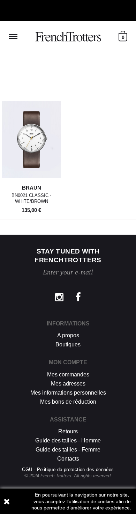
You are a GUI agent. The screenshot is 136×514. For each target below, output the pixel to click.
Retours (68, 431)
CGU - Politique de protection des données (68, 469)
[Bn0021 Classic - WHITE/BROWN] (31, 139)
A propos (68, 335)
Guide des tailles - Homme (68, 440)
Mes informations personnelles (68, 393)
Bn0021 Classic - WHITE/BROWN (31, 198)
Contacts (68, 459)
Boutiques (68, 344)
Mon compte (68, 362)
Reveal (13, 36)
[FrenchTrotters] (68, 36)
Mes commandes (68, 374)
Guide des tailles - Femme (68, 450)
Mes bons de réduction (68, 402)
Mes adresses (68, 384)
